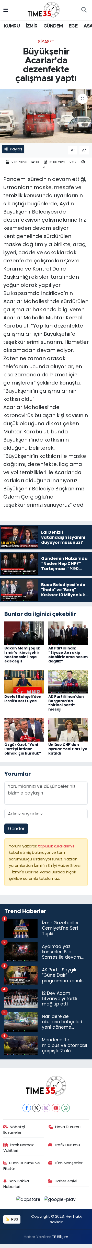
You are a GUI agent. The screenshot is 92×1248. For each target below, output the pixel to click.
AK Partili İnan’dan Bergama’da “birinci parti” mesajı (66, 703)
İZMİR (32, 26)
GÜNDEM (53, 26)
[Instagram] (46, 1108)
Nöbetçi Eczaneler (14, 1129)
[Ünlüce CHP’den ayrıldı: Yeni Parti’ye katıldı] (68, 730)
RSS (14, 1219)
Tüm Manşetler (68, 1163)
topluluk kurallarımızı (56, 846)
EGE (73, 26)
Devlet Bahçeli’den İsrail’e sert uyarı (22, 698)
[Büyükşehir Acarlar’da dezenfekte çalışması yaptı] (46, 116)
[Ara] (84, 10)
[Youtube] (56, 1108)
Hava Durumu (67, 1126)
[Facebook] (26, 1108)
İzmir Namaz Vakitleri (18, 1147)
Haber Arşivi (66, 1181)
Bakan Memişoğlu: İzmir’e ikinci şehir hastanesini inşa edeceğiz (22, 654)
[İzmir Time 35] (44, 10)
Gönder (16, 829)
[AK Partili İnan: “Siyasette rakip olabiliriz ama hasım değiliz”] (68, 633)
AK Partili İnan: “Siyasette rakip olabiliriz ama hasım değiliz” (68, 654)
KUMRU (12, 26)
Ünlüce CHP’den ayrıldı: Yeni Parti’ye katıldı (67, 749)
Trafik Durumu (67, 1144)
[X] (36, 1108)
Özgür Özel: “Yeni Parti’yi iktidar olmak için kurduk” (22, 749)
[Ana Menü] (5, 10)
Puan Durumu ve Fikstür (21, 1165)
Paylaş (16, 149)
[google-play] (60, 1200)
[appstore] (29, 1200)
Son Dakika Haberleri (16, 1183)
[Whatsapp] (65, 1108)
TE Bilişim (60, 1236)
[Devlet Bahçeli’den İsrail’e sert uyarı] (24, 681)
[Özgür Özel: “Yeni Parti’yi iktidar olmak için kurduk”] (24, 730)
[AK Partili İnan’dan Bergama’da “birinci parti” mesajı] (68, 681)
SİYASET (46, 42)
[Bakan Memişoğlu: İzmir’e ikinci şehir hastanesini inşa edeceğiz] (24, 633)
